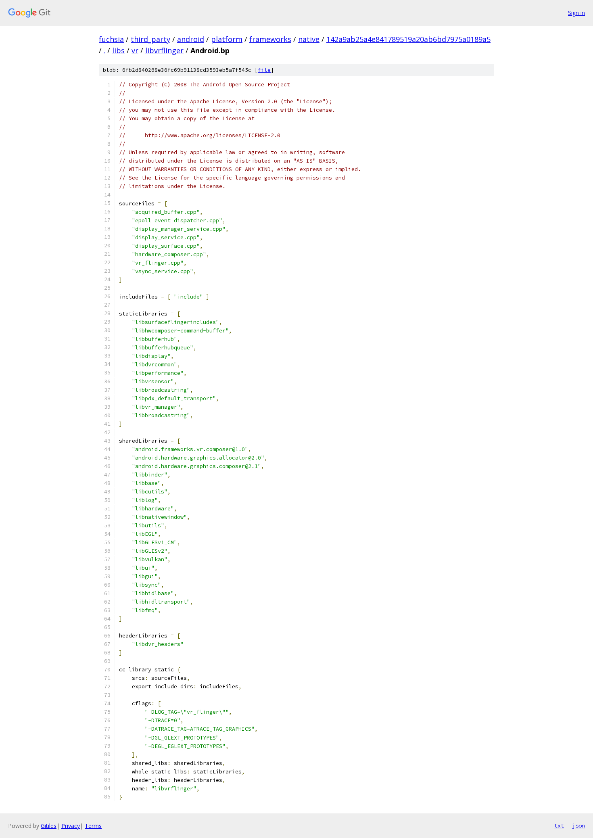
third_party (150, 39)
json (578, 825)
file (264, 70)
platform (226, 39)
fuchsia (111, 39)
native (308, 39)
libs (118, 50)
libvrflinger (164, 50)
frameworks (270, 39)
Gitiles (48, 826)
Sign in (576, 13)
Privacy (70, 826)
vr (135, 50)
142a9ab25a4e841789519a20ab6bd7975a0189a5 (408, 39)
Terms (93, 826)
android (190, 39)
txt (559, 825)
